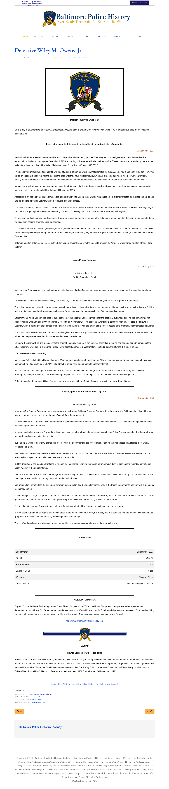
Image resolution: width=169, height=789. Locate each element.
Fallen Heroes (28, 57)
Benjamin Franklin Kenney (38, 697)
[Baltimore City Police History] (86, 18)
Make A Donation (139, 2)
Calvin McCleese (35, 699)
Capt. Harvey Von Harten (38, 702)
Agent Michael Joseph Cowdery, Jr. (41, 694)
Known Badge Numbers (31, 2)
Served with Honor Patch (32, 4)
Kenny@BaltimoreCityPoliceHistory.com (84, 621)
